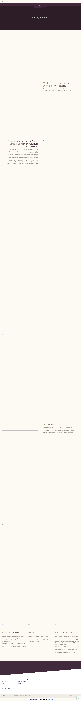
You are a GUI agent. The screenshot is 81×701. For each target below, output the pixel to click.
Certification (4, 683)
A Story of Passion (5, 686)
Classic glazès (20, 683)
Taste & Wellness (55, 678)
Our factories (4, 681)
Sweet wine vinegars (22, 681)
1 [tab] (40, 656)
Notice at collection (32, 699)
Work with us (41, 679)
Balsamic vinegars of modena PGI (24, 679)
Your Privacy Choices (44, 699)
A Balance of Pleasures (6, 685)
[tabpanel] (14, 640)
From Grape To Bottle (6, 679)
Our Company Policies (6, 688)
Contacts (41, 678)
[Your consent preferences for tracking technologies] (79, 699)
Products (20, 678)
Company (4, 678)
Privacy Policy (76, 695)
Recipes (53, 679)
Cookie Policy (69, 695)
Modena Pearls (21, 685)
